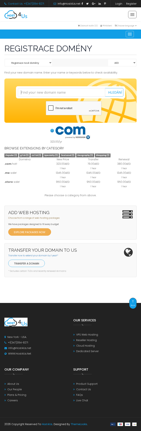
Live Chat (82, 400)
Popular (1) (11, 155)
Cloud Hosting (85, 346)
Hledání (115, 92)
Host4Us (47, 424)
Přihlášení (107, 25)
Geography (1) (85, 155)
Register (131, 4)
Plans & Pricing (16, 395)
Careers (12, 400)
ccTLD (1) (36, 155)
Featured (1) (67, 155)
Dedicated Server (87, 351)
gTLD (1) (24, 155)
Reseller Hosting (86, 340)
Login (118, 4)
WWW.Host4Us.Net (19, 353)
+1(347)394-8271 (18, 342)
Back (133, 305)
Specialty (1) (51, 155)
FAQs (79, 395)
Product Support (87, 384)
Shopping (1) (102, 155)
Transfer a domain (26, 263)
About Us (13, 384)
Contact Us (83, 389)
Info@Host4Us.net (69, 4)
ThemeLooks (79, 424)
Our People (14, 389)
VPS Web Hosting (87, 334)
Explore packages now (29, 232)
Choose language (125, 25)
